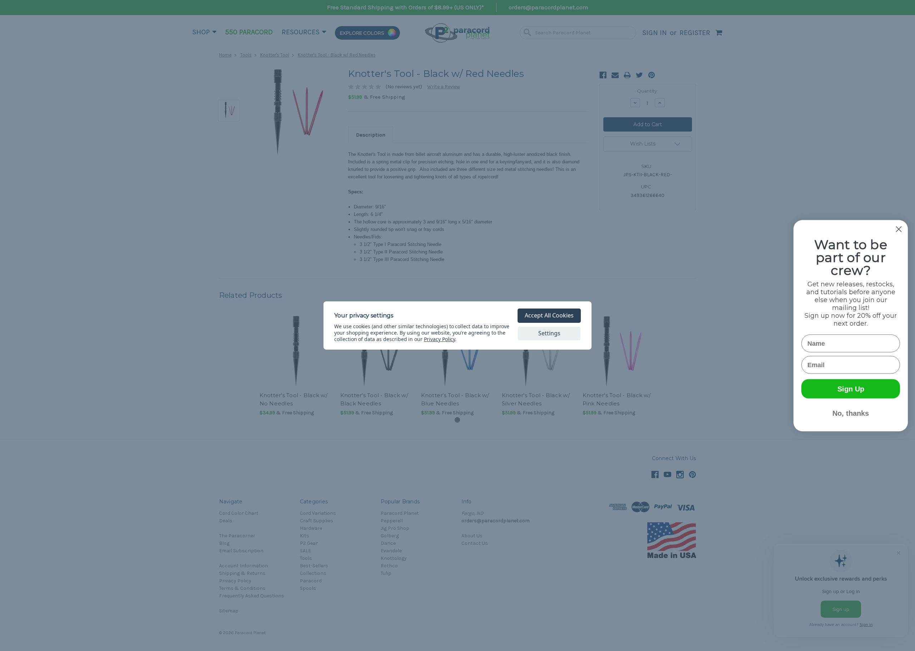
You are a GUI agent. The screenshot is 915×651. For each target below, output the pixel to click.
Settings (549, 333)
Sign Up (850, 389)
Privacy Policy (439, 339)
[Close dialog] (898, 229)
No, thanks (850, 413)
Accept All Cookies (549, 315)
